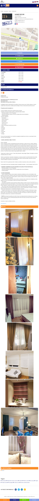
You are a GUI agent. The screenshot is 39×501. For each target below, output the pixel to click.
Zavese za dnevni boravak (25, 482)
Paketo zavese (26, 480)
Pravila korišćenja (20, 496)
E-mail (29, 496)
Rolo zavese (32, 480)
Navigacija (20, 52)
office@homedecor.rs (21, 20)
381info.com (33, 496)
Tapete (36, 480)
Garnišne (20, 480)
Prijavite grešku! (20, 67)
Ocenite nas (20, 58)
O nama (15, 496)
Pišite (15, 499)
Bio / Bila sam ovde (20, 64)
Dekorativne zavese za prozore (12, 480)
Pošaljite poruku (20, 55)
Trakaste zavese (4, 482)
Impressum (25, 496)
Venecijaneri (11, 482)
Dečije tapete (4, 480)
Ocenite (25, 499)
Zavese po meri (16, 482)
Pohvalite (20, 61)
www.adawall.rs (3, 203)
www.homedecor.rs (21, 22)
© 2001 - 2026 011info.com (8, 496)
